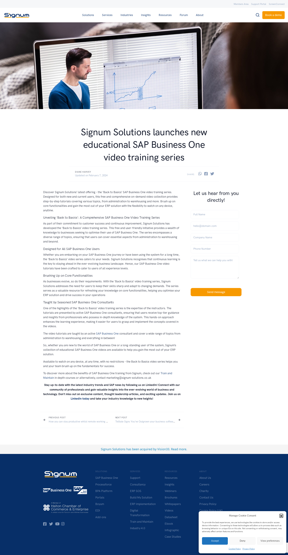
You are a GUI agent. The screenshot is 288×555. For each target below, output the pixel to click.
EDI (97, 510)
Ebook (169, 523)
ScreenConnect (277, 4)
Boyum (99, 504)
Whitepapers (173, 504)
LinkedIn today (80, 398)
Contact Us (206, 497)
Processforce (103, 484)
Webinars (170, 491)
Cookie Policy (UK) (211, 510)
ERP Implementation (143, 504)
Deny (242, 540)
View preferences (270, 540)
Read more (178, 449)
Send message (216, 292)
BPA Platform (103, 491)
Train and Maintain (141, 521)
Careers (204, 484)
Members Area (241, 4)
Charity (203, 491)
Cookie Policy (235, 549)
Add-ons (100, 517)
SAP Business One (107, 333)
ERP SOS (135, 491)
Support (135, 477)
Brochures (171, 497)
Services (107, 15)
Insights (146, 15)
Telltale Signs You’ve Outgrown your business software (145, 421)
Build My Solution (141, 497)
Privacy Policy (248, 549)
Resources (165, 15)
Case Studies (173, 536)
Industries (126, 15)
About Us (205, 477)
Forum (184, 15)
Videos (169, 510)
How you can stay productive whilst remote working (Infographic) (84, 421)
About (200, 15)
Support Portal (258, 4)
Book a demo (273, 15)
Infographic (172, 530)
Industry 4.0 (137, 528)
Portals (99, 497)
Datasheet (171, 517)
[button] (281, 515)
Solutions (88, 15)
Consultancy (138, 484)
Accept (215, 540)
